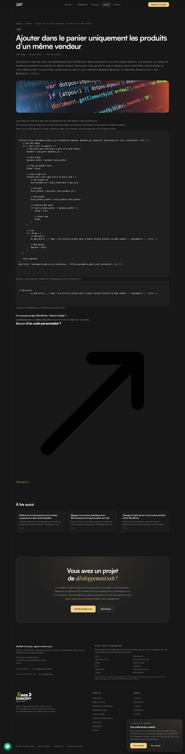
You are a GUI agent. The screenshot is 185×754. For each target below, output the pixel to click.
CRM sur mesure (99, 702)
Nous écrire (106, 609)
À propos (95, 4)
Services (68, 4)
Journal (106, 4)
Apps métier (97, 698)
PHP (19, 29)
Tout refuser (156, 746)
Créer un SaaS (98, 714)
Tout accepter (138, 746)
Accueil (19, 24)
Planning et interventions (102, 706)
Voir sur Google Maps (45, 674)
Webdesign (97, 726)
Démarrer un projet (158, 4)
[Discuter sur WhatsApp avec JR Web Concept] (7, 746)
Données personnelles (74, 746)
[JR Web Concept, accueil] (19, 5)
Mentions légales (44, 746)
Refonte (95, 730)
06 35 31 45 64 (22, 669)
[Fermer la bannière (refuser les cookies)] (179, 722)
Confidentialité (58, 746)
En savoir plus (152, 739)
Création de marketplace (102, 718)
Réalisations (82, 4)
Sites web (96, 722)
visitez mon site (43, 319)
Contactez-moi (23, 319)
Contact (116, 4)
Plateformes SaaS (99, 710)
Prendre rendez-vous (83, 609)
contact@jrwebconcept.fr (42, 669)
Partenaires (138, 710)
